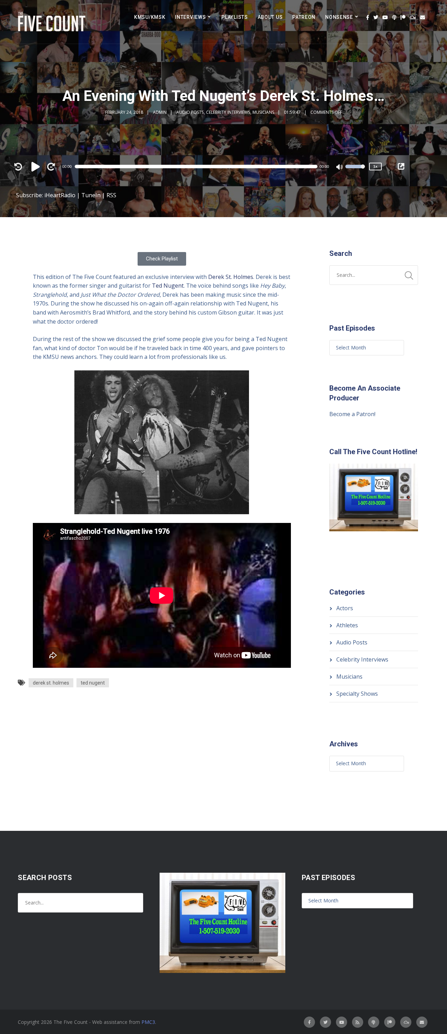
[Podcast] (394, 17)
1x (375, 166)
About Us (270, 17)
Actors (344, 608)
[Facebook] (367, 17)
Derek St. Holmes (230, 277)
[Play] (37, 166)
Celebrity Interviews (228, 112)
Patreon (303, 17)
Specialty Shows (357, 693)
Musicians (263, 112)
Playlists (234, 17)
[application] (199, 166)
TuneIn (91, 195)
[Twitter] (375, 17)
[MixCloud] (413, 17)
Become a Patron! (352, 414)
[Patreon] (403, 17)
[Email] (422, 17)
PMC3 (148, 1022)
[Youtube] (385, 17)
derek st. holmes (51, 683)
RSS (111, 195)
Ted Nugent (168, 285)
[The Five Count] (53, 22)
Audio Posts (190, 112)
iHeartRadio (59, 195)
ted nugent (93, 683)
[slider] (355, 171)
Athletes (347, 625)
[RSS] (357, 1022)
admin (160, 112)
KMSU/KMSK (149, 17)
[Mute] (339, 167)
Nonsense (339, 17)
